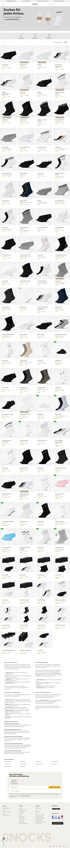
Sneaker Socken (5, 64)
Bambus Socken (7, 766)
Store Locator (22, 821)
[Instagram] (51, 846)
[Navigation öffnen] (3, 4)
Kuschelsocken (58, 414)
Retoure (4, 813)
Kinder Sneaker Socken (6, 547)
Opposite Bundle (41, 625)
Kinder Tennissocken (24, 440)
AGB (36, 813)
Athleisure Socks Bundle (60, 625)
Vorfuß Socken (58, 360)
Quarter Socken (5, 387)
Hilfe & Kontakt (6, 808)
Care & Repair (21, 820)
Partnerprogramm (22, 809)
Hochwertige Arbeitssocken (61, 255)
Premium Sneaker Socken (25, 147)
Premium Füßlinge (23, 173)
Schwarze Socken (54, 761)
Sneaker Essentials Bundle (60, 600)
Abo (36, 809)
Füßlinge (39, 64)
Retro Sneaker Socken (59, 119)
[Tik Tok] (60, 846)
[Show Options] (59, 791)
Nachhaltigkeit (22, 818)
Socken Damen (7, 761)
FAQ (4, 809)
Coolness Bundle (5, 625)
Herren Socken (23, 761)
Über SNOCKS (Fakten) (23, 823)
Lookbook (21, 813)
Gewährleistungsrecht (40, 818)
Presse (20, 815)
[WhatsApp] (54, 846)
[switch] (4, 843)
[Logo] (35, 4)
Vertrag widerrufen (57, 823)
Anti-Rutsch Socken (59, 547)
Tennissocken (22, 92)
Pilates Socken (41, 521)
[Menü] (5, 837)
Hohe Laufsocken (5, 200)
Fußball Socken (23, 307)
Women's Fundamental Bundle (8, 650)
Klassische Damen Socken (25, 281)
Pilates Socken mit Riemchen (61, 334)
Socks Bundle (40, 650)
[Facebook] (57, 846)
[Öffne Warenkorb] (67, 4)
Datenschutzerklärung (40, 815)
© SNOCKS (4, 846)
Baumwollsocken (23, 764)
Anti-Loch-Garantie (6, 811)
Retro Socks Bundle (42, 600)
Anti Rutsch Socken (39, 764)
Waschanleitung (6, 815)
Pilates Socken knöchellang (7, 414)
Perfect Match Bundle (24, 600)
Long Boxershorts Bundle (25, 650)
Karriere (20, 808)
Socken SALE (22, 766)
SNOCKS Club (38, 808)
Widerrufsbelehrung (39, 816)
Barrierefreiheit (38, 823)
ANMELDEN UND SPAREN (54, 787)
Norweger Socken (23, 360)
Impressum (38, 811)
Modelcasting (22, 811)
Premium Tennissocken (42, 440)
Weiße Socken (38, 761)
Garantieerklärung (39, 820)
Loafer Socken (58, 147)
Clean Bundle (5, 600)
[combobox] (34, 791)
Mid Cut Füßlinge (23, 334)
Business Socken (23, 119)
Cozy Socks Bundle (24, 625)
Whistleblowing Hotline (40, 821)
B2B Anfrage (21, 816)
